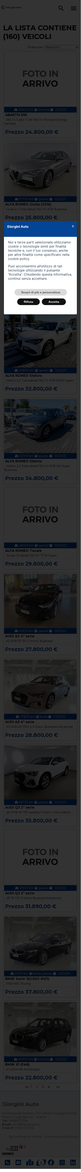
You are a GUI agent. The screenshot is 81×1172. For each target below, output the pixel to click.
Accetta (53, 301)
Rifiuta (28, 301)
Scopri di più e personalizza (40, 292)
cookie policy (18, 259)
